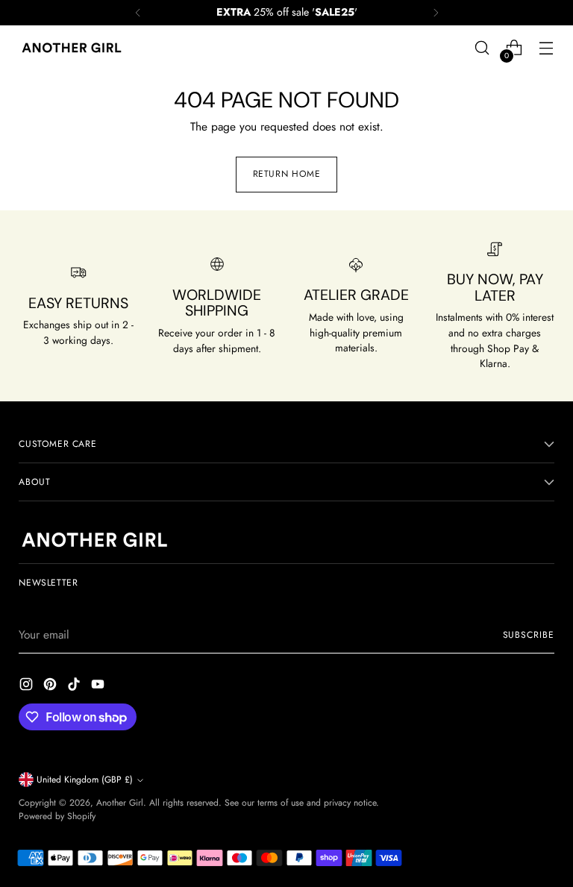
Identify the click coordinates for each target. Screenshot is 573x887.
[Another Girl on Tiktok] (75, 686)
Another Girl (119, 802)
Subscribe (528, 635)
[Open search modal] (482, 48)
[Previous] (138, 12)
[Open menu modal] (546, 48)
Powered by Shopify (57, 816)
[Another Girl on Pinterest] (51, 686)
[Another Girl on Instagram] (28, 686)
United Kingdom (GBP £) (85, 779)
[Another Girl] (75, 48)
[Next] (435, 12)
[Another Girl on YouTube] (99, 686)
